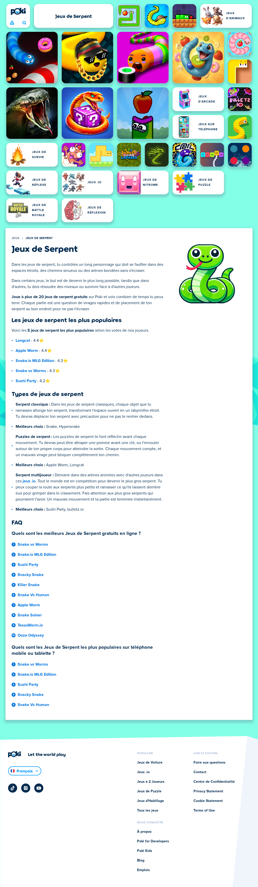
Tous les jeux (147, 810)
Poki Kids (144, 851)
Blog (140, 860)
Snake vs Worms (31, 371)
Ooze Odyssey (31, 635)
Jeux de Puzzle (149, 791)
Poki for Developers (153, 841)
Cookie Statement (208, 801)
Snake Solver (30, 615)
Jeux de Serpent (39, 238)
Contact (200, 772)
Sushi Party (26, 381)
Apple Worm (27, 351)
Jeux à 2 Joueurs (151, 782)
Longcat (23, 340)
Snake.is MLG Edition (35, 361)
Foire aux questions (209, 762)
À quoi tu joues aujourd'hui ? (24, 23)
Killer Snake (29, 585)
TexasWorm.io (30, 625)
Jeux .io (143, 772)
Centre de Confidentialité (214, 782)
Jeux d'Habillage (150, 801)
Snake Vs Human (33, 595)
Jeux (15, 238)
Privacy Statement (208, 791)
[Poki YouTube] (38, 788)
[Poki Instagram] (25, 788)
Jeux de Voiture (150, 762)
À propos (144, 831)
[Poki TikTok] (12, 788)
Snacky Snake (31, 575)
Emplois (143, 870)
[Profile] (12, 23)
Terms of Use (204, 810)
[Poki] (18, 11)
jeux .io (29, 481)
